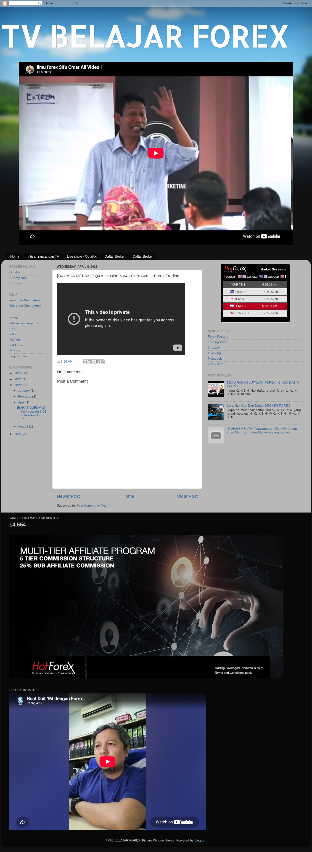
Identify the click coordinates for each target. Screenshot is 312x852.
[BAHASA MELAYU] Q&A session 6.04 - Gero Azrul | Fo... (31, 413)
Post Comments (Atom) (94, 505)
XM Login (16, 345)
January (24, 390)
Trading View (217, 342)
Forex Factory (218, 336)
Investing (214, 353)
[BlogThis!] (89, 361)
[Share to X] (93, 361)
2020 (18, 373)
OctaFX (14, 272)
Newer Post (68, 496)
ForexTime (215, 364)
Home (14, 256)
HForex (14, 351)
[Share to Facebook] (98, 361)
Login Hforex (18, 356)
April (21, 402)
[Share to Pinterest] (102, 361)
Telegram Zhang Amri (25, 305)
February (25, 396)
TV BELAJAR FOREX (145, 35)
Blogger (199, 840)
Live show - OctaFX (82, 256)
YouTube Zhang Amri (24, 300)
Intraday (214, 347)
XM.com (15, 334)
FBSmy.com (18, 278)
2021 (18, 379)
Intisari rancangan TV (43, 256)
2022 (18, 385)
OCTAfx (15, 340)
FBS (12, 329)
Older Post (187, 496)
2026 (18, 434)
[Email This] (85, 361)
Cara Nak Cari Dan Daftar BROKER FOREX (258, 405)
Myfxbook (215, 358)
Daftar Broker (115, 256)
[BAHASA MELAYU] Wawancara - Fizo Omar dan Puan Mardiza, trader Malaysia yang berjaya (262, 430)
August (23, 426)
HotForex (16, 283)
